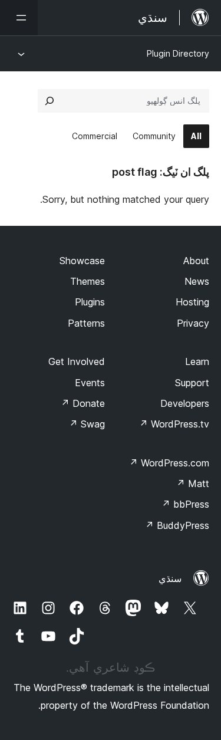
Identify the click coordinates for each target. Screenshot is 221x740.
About (196, 261)
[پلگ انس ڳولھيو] (49, 101)
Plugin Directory (178, 53)
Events (90, 383)
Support (192, 383)
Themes (87, 281)
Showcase (82, 261)
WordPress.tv (174, 424)
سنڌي (170, 578)
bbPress (185, 504)
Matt (192, 483)
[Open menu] (19, 17)
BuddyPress (177, 525)
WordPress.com (169, 463)
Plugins (90, 302)
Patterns (86, 323)
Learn (197, 361)
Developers (184, 403)
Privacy (193, 323)
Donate (83, 403)
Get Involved (76, 361)
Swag (87, 424)
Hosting (192, 302)
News (196, 281)
